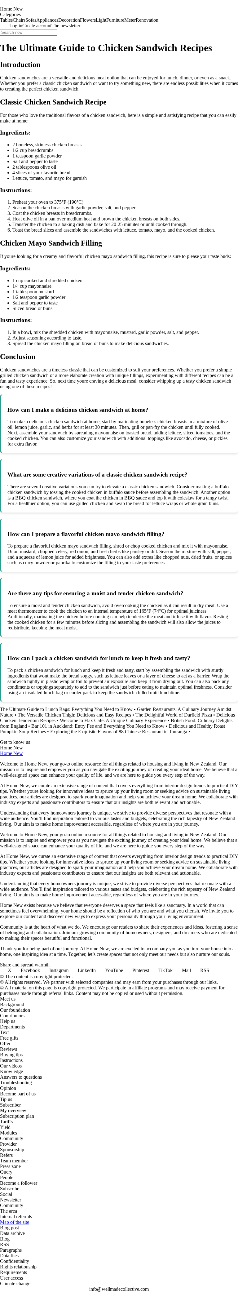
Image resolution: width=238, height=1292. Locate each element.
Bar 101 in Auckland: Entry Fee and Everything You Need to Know (98, 726)
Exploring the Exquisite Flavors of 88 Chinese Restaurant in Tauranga (118, 731)
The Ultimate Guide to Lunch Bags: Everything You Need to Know (66, 709)
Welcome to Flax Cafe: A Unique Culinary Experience (113, 720)
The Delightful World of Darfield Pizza (173, 714)
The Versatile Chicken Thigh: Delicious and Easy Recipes (74, 714)
